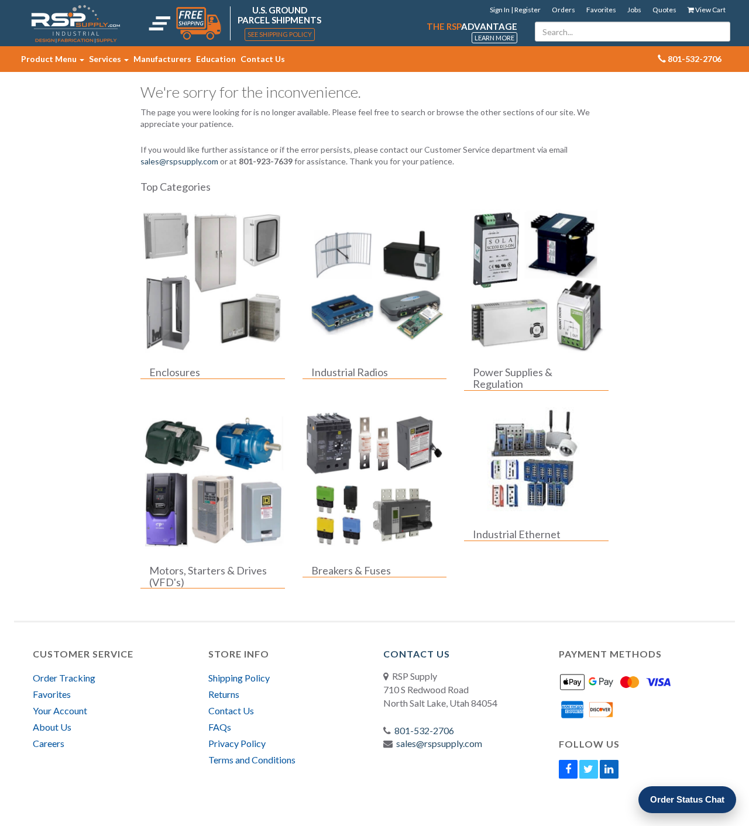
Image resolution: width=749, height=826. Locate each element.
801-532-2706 (424, 730)
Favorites (601, 9)
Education (216, 59)
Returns (223, 694)
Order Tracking (64, 677)
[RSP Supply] (76, 23)
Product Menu (49, 59)
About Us (52, 726)
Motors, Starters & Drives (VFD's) (208, 576)
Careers (48, 743)
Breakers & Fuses (351, 571)
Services (106, 59)
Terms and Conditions (252, 759)
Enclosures (174, 372)
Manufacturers (162, 59)
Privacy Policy (237, 743)
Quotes (664, 9)
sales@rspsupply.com (179, 161)
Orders (563, 9)
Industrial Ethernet (517, 535)
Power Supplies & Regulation (512, 378)
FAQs (219, 726)
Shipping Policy (239, 677)
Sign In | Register (515, 9)
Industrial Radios (349, 372)
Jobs (634, 9)
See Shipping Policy (280, 34)
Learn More (494, 38)
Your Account (60, 710)
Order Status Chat (687, 799)
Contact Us (262, 59)
